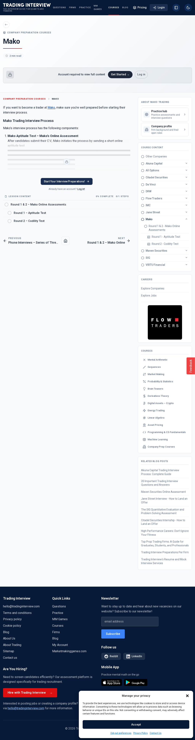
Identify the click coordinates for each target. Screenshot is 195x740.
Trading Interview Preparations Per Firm (165, 552)
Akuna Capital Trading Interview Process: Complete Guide (160, 472)
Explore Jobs (149, 295)
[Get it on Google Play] (135, 682)
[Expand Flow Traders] (186, 198)
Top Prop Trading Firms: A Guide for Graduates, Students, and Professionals (165, 543)
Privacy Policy (140, 733)
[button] (187, 696)
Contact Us (155, 733)
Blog (125, 7)
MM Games (98, 7)
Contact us (10, 657)
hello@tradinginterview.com (21, 606)
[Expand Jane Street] (186, 212)
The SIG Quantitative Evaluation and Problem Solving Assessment (162, 511)
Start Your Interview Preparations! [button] (64, 181)
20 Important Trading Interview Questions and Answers (159, 483)
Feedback (191, 365)
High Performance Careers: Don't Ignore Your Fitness (165, 532)
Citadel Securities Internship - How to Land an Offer (163, 522)
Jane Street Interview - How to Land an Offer (164, 500)
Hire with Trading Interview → (30, 692)
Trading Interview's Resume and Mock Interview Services (163, 561)
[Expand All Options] (186, 170)
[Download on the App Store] (111, 682)
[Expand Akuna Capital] (186, 163)
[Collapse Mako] (186, 219)
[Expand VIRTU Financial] (186, 264)
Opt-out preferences (120, 733)
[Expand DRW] (186, 191)
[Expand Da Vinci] (186, 184)
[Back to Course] (65, 241)
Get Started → (120, 74)
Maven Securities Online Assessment (163, 491)
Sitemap (8, 651)
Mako (55, 98)
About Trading (12, 645)
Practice (85, 7)
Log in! (81, 189)
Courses (113, 7)
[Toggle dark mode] (188, 7)
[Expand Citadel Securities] (186, 177)
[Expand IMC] (186, 205)
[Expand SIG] (186, 257)
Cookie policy (12, 625)
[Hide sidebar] (176, 7)
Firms (72, 7)
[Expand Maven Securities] (186, 250)
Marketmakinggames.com (69, 651)
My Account (60, 645)
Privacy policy (12, 619)
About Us (9, 638)
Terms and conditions (17, 613)
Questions (59, 7)
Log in (141, 74)
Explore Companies (152, 288)
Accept (136, 724)
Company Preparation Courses (24, 98)
